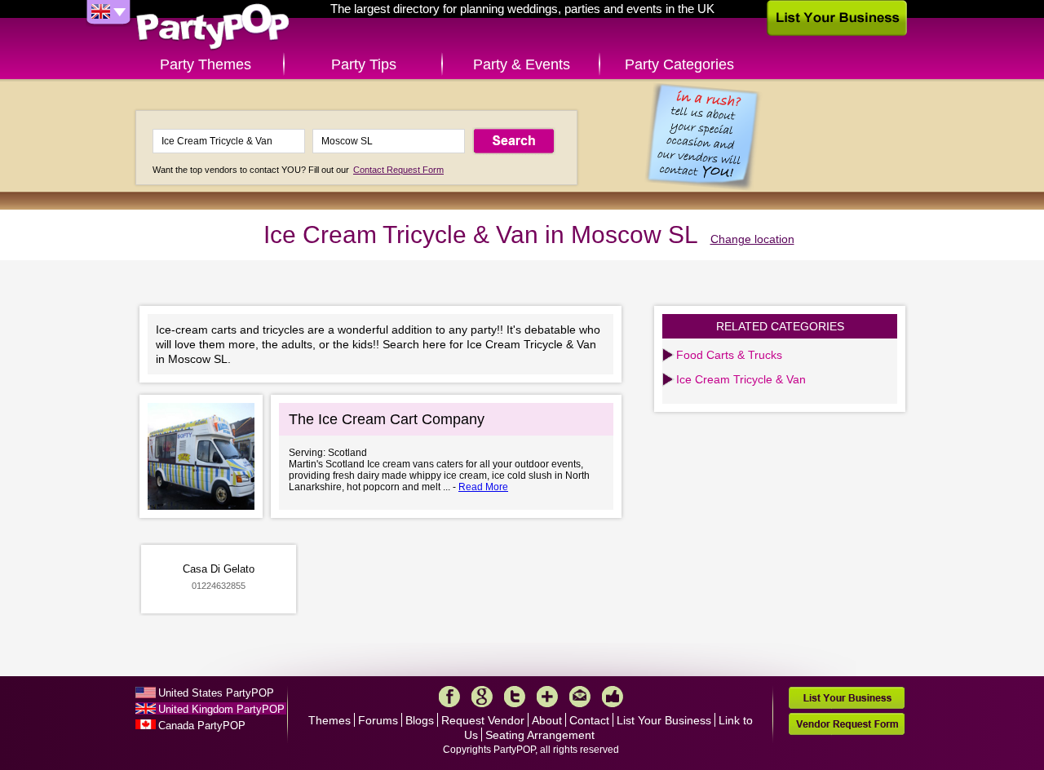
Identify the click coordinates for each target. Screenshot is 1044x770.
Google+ (482, 696)
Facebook (449, 696)
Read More (483, 487)
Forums (378, 720)
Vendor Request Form (846, 724)
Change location (752, 239)
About (547, 720)
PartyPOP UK (212, 27)
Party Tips (363, 64)
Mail (580, 696)
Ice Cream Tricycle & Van (741, 379)
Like (612, 696)
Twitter (514, 696)
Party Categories (679, 64)
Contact (589, 720)
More (547, 696)
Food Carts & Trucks (729, 354)
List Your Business (664, 720)
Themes (329, 720)
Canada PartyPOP (202, 725)
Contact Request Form (398, 170)
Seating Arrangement (540, 734)
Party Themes (205, 64)
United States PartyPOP (216, 693)
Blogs (419, 720)
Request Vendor (482, 720)
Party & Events (521, 64)
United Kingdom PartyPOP (221, 709)
